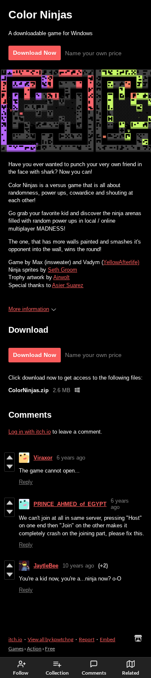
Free (50, 648)
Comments (94, 673)
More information (28, 309)
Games (15, 648)
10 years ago (78, 565)
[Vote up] (9, 457)
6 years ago (71, 458)
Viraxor (43, 458)
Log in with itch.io (29, 432)
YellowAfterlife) (121, 262)
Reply (26, 482)
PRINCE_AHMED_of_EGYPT (70, 504)
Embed (107, 639)
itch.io (15, 639)
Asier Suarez (67, 285)
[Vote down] (9, 466)
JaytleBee (46, 565)
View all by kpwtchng (50, 639)
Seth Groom (62, 270)
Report (86, 639)
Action (34, 648)
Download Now (34, 52)
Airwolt (61, 277)
